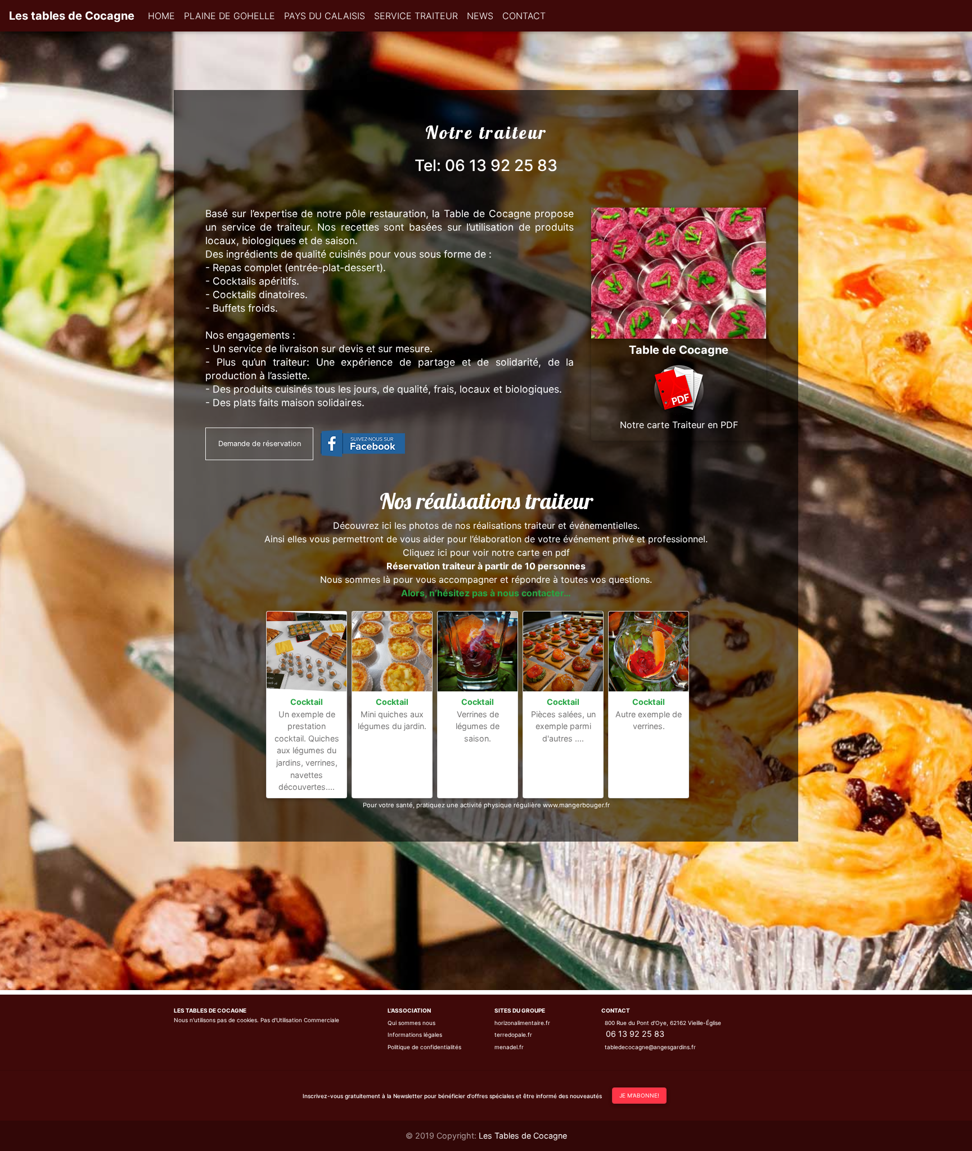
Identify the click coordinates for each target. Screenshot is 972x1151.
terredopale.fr (513, 1034)
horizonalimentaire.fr (522, 1022)
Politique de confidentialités (424, 1047)
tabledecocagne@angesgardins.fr (650, 1047)
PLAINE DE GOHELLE (229, 15)
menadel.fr (509, 1047)
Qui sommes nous (411, 1022)
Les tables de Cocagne (71, 16)
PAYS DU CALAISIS (324, 15)
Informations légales (415, 1034)
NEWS (480, 15)
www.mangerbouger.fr (576, 805)
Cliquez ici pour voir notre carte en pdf (486, 552)
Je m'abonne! (639, 1095)
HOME (161, 15)
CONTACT (524, 15)
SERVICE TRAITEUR (416, 15)
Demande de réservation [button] (259, 443)
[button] (604, 273)
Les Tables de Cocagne (523, 1135)
